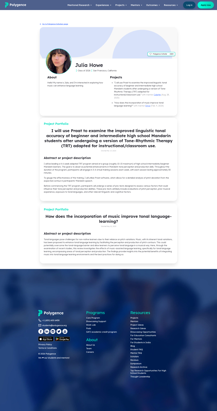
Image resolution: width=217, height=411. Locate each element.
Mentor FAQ (136, 353)
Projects (134, 318)
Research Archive (138, 367)
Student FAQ (136, 349)
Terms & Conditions (47, 348)
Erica (147, 105)
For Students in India (140, 342)
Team (89, 348)
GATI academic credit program (101, 332)
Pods (88, 328)
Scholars (134, 356)
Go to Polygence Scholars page (55, 24)
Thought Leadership (140, 376)
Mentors (134, 321)
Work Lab (91, 325)
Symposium (135, 363)
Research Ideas (138, 328)
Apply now (206, 5)
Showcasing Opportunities (143, 332)
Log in (189, 5)
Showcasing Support (96, 321)
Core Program (93, 318)
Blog (132, 346)
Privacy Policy (45, 344)
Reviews (134, 360)
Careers (90, 352)
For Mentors (136, 339)
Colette (157, 94)
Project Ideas (137, 325)
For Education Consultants (143, 335)
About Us (90, 345)
